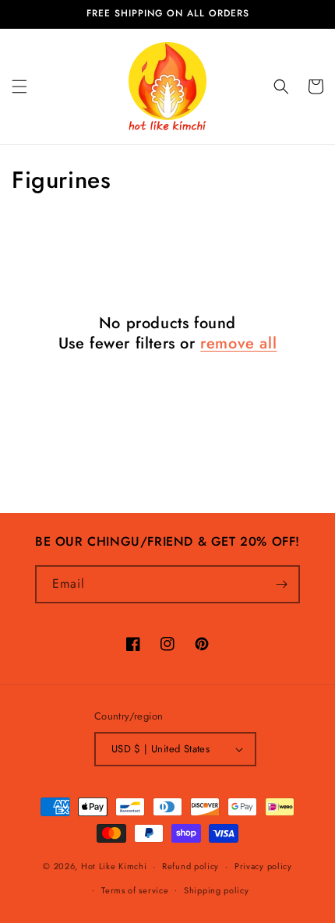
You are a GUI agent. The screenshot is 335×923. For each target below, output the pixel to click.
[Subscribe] (281, 584)
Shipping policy (216, 890)
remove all (238, 344)
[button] (19, 86)
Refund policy (190, 866)
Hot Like (114, 866)
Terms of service (134, 890)
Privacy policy (263, 866)
